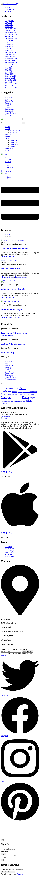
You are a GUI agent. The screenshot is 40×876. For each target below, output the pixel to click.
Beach (22, 388)
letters (32, 394)
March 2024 (9, 74)
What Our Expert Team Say (14, 289)
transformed (4, 403)
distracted (9, 394)
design (3, 394)
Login (9, 165)
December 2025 (11, 33)
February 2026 (10, 29)
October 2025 (10, 36)
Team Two (13, 142)
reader (11, 401)
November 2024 (11, 58)
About (7, 129)
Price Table (9, 148)
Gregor (28, 394)
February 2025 (10, 52)
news (16, 397)
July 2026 (8, 23)
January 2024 (10, 78)
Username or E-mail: (8, 870)
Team (7, 138)
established (14, 394)
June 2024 (9, 68)
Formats (8, 103)
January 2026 (10, 31)
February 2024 (10, 76)
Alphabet (16, 388)
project (32, 398)
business (6, 391)
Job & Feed (9, 105)
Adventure (10, 388)
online (20, 397)
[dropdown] (20, 224)
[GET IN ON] (20, 468)
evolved (20, 394)
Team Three (14, 144)
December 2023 (11, 80)
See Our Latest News (10, 269)
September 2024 (11, 62)
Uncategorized (10, 115)
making (13, 397)
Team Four (13, 146)
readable (7, 401)
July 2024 (8, 66)
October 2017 (10, 86)
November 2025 (11, 35)
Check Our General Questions (14, 248)
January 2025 (10, 54)
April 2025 (9, 48)
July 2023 (8, 82)
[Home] (4, 154)
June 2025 (9, 44)
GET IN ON (6, 472)
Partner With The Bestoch (13, 344)
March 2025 (9, 50)
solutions (19, 401)
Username (4, 849)
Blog (7, 150)
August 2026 (9, 21)
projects (3, 401)
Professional (9, 109)
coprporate (26, 392)
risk (15, 401)
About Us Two (15, 133)
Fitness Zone (9, 101)
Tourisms (28, 400)
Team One (13, 140)
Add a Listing (7, 171)
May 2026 (9, 27)
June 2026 (9, 25)
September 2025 (11, 38)
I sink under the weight (11, 309)
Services (8, 135)
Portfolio (8, 137)
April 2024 (9, 72)
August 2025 (9, 40)
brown (28, 388)
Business (8, 97)
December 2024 (11, 56)
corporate (33, 392)
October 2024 (10, 60)
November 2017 (11, 84)
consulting (20, 392)
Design (7, 99)
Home (7, 127)
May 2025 (9, 46)
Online (7, 107)
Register (20, 858)
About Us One (15, 131)
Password (4, 851)
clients (14, 392)
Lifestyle (6, 397)
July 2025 (8, 42)
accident (3, 388)
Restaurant (9, 111)
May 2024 (9, 70)
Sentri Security (7, 352)
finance (24, 394)
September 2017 (11, 88)
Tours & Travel (10, 113)
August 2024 (9, 64)
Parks (25, 397)
